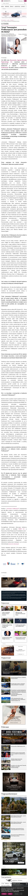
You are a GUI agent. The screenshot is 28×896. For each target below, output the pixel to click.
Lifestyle (17, 6)
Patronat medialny (5, 885)
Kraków (6, 808)
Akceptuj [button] (4, 893)
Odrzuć (10, 893)
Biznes (7, 6)
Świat (11, 6)
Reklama (7, 883)
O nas (2, 883)
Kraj (2, 6)
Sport (23, 6)
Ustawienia (16, 893)
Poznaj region (8, 737)
